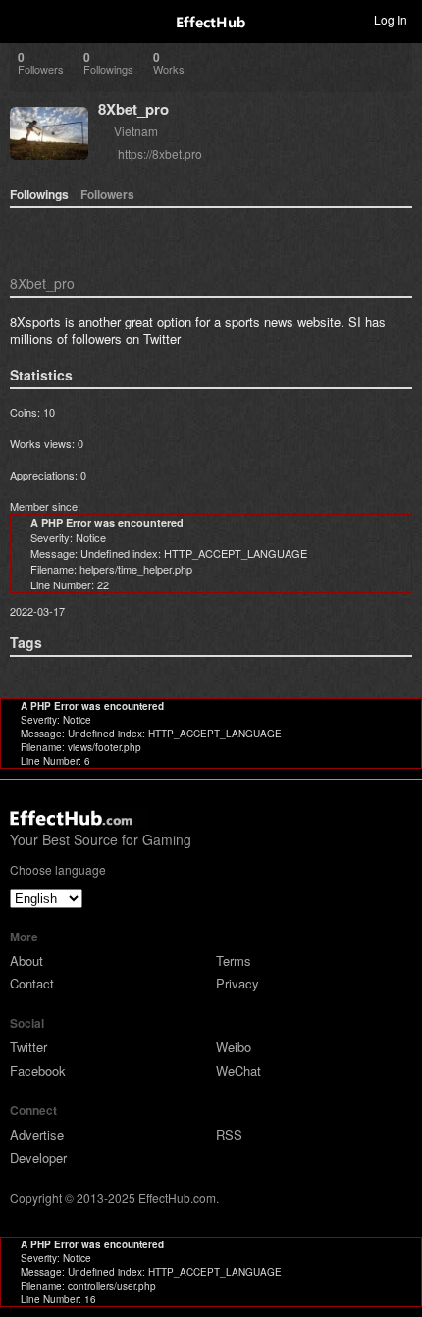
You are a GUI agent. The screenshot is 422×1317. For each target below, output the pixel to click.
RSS (229, 1134)
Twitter (28, 1047)
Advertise (37, 1134)
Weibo (233, 1047)
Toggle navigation (23, 18)
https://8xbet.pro (160, 153)
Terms (233, 960)
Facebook (38, 1070)
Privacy (237, 983)
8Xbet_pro (133, 109)
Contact (32, 983)
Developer (38, 1157)
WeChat (238, 1070)
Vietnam (136, 131)
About (26, 960)
